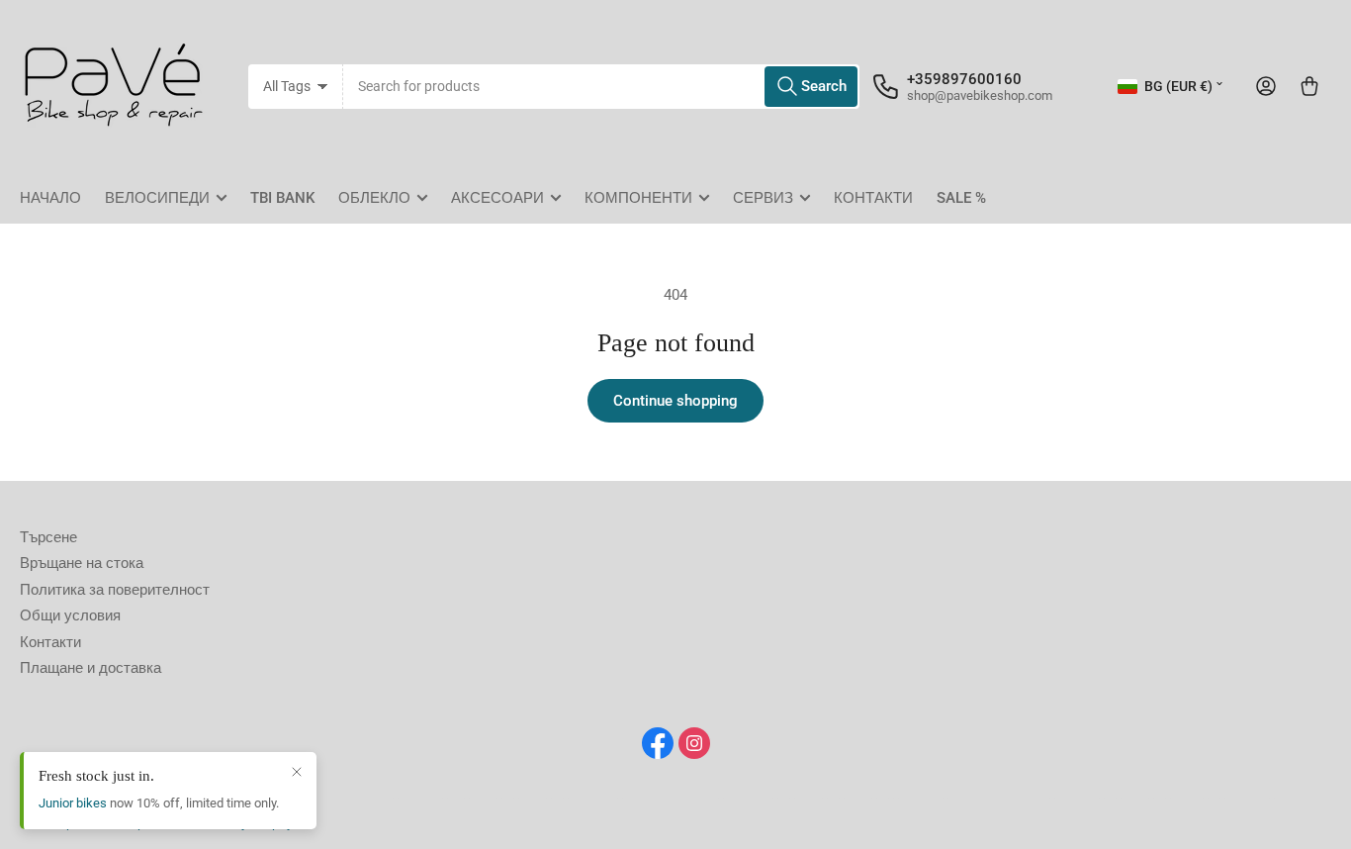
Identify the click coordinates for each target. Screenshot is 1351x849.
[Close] (297, 772)
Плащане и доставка (90, 668)
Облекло (374, 198)
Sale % (961, 198)
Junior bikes (73, 803)
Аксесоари (497, 198)
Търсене (48, 537)
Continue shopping (675, 401)
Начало (50, 198)
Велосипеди (157, 198)
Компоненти (638, 198)
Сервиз (763, 198)
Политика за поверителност (115, 590)
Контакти (873, 198)
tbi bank (282, 198)
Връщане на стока (81, 563)
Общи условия (70, 615)
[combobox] (601, 86)
